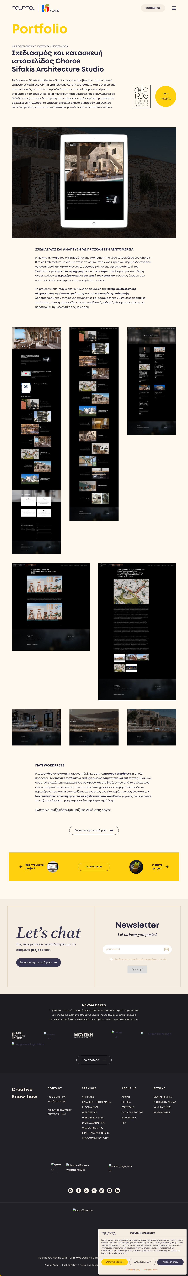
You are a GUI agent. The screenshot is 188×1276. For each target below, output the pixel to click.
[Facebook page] (78, 1190)
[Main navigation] (174, 8)
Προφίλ (126, 1102)
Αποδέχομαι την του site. (141, 959)
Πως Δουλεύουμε (132, 1113)
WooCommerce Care (95, 1138)
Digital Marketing (93, 1123)
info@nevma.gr (57, 1101)
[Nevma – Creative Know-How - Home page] (35, 8)
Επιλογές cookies (115, 1262)
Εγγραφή (137, 969)
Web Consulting (92, 1128)
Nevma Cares (161, 1113)
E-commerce (90, 1107)
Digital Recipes (162, 1097)
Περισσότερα (91, 1060)
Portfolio (127, 1107)
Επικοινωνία (129, 1118)
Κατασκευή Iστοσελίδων (96, 1102)
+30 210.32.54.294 (57, 1097)
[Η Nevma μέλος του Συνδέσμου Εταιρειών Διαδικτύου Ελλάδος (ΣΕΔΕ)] (56, 1168)
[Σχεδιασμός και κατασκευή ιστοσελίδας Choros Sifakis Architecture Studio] (141, 96)
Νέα (123, 1123)
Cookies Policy (133, 1270)
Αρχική (125, 1097)
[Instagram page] (94, 1190)
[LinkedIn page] (117, 1190)
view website (165, 96)
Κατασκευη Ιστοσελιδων (52, 47)
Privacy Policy (151, 1270)
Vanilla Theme (162, 1107)
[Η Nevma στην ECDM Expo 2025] (120, 1168)
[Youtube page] (109, 1190)
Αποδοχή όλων (170, 1262)
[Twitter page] (86, 1190)
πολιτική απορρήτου (145, 959)
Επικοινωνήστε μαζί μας (91, 830)
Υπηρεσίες (88, 1097)
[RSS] (70, 1190)
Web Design (89, 1113)
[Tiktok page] (101, 1190)
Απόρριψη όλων (142, 1262)
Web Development (24, 47)
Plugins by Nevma (164, 1102)
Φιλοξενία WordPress (96, 1133)
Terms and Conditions (91, 1265)
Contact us (153, 8)
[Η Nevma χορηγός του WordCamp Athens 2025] (83, 1168)
